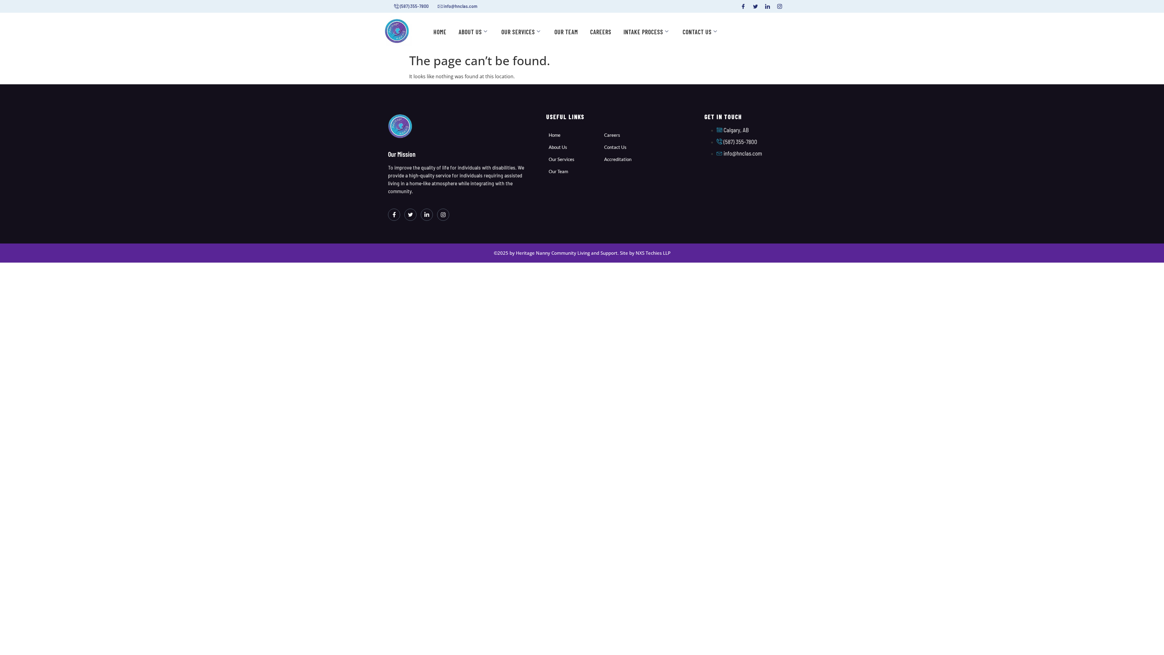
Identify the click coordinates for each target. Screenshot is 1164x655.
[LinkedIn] (767, 6)
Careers (600, 31)
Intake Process (643, 31)
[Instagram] (779, 6)
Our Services (518, 31)
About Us (470, 31)
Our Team (566, 31)
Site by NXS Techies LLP (645, 253)
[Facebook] (743, 6)
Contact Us (697, 31)
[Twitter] (755, 6)
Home (440, 31)
